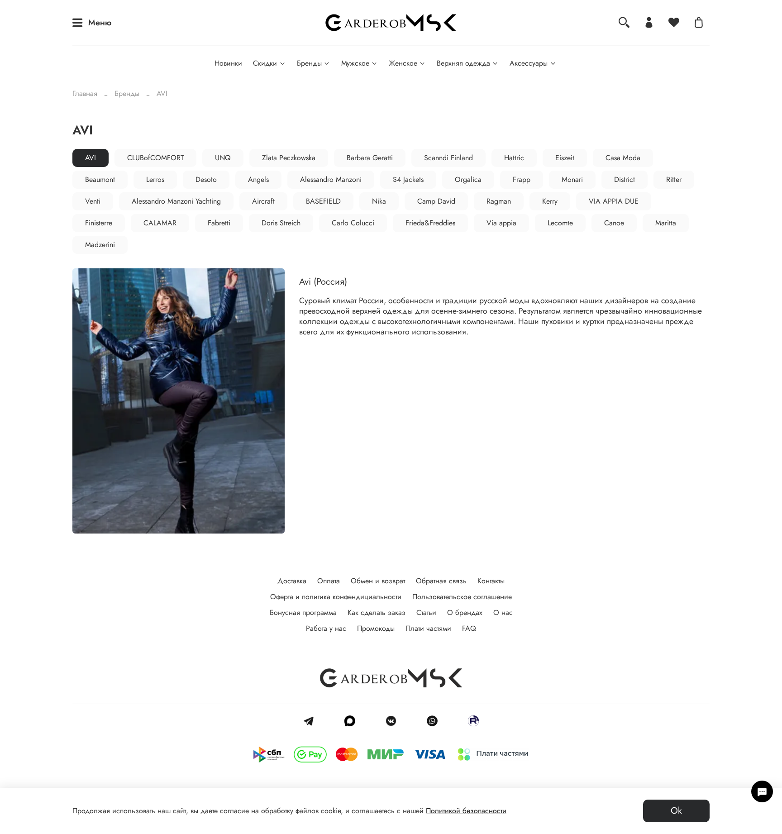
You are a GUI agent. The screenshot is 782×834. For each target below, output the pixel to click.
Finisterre (98, 223)
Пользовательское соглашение (462, 596)
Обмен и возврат (378, 581)
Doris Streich (281, 223)
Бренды (309, 63)
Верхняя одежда (463, 63)
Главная (84, 93)
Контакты (491, 581)
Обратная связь (441, 581)
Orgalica (468, 179)
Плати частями (428, 628)
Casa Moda (623, 158)
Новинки (228, 63)
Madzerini (100, 244)
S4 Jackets (408, 179)
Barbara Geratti (370, 158)
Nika (379, 201)
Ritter (674, 179)
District (624, 179)
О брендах (464, 612)
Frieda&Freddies (430, 223)
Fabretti (219, 223)
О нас (503, 612)
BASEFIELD (323, 201)
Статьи (426, 612)
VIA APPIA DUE (614, 201)
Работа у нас (326, 628)
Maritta (665, 223)
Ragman (498, 201)
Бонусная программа (303, 612)
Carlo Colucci (353, 223)
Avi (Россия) (323, 281)
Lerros (155, 179)
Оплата (328, 581)
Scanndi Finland (448, 158)
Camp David (436, 201)
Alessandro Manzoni (331, 179)
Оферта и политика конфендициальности (335, 596)
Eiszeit (564, 158)
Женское (403, 63)
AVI (90, 158)
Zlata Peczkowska (288, 158)
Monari (572, 179)
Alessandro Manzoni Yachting (176, 201)
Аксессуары (529, 63)
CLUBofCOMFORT (155, 158)
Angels (258, 179)
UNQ (223, 158)
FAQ (469, 628)
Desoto (206, 179)
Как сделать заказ (376, 612)
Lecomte (560, 223)
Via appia (501, 223)
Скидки (265, 63)
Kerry (550, 201)
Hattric (514, 158)
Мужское (355, 63)
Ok (676, 810)
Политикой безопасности (466, 810)
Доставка (291, 581)
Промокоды (376, 628)
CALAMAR (159, 223)
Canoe (614, 223)
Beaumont (100, 179)
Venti (92, 201)
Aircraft (263, 201)
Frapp (521, 179)
